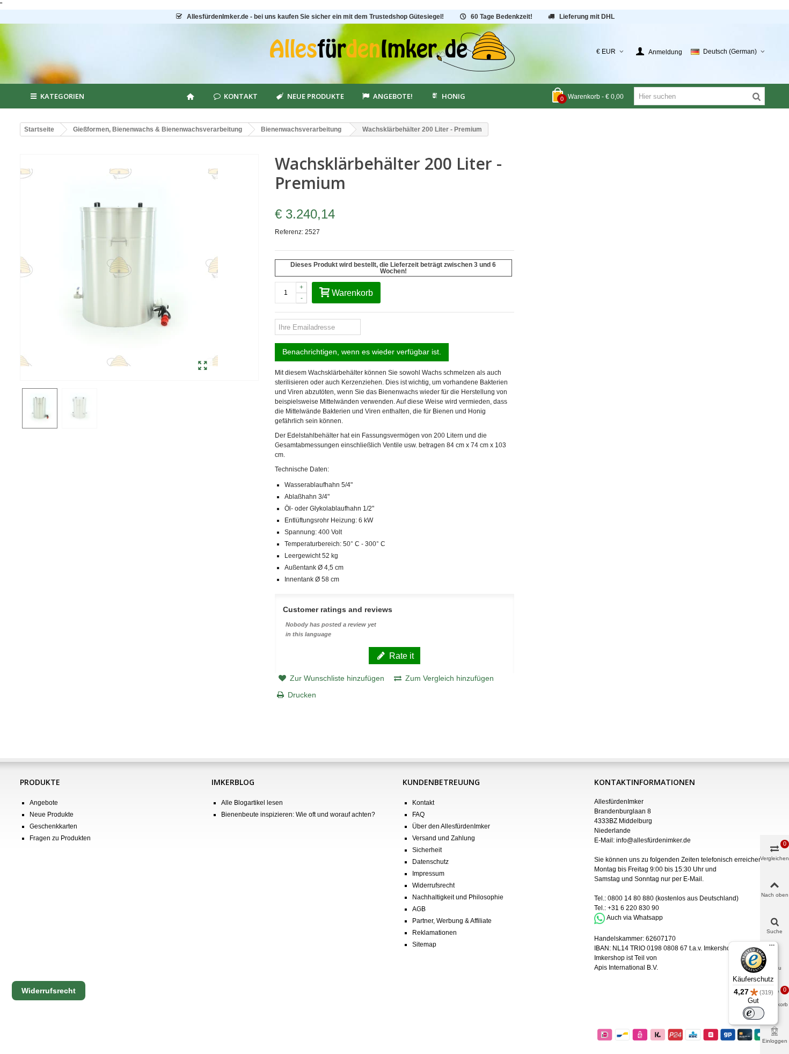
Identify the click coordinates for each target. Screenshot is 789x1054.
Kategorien (62, 96)
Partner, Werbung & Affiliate (452, 921)
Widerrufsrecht (433, 885)
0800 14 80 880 (631, 898)
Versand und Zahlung (443, 838)
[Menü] (771, 947)
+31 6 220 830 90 (633, 908)
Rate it (400, 655)
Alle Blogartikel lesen (252, 802)
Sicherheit (427, 850)
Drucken (302, 694)
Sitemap (424, 944)
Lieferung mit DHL (587, 16)
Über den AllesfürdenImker (451, 826)
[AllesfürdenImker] (395, 51)
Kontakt (241, 96)
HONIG (453, 96)
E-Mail (692, 879)
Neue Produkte (315, 96)
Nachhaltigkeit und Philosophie (457, 897)
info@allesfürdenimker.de (653, 840)
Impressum (428, 873)
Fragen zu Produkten (60, 838)
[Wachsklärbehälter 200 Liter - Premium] (203, 366)
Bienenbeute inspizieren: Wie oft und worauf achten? (298, 814)
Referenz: (289, 232)
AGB (419, 909)
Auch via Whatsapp (635, 918)
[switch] (753, 1013)
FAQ (418, 814)
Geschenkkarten (53, 826)
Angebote (44, 802)
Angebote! (393, 96)
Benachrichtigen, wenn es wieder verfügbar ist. (361, 351)
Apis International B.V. (626, 967)
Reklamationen (434, 932)
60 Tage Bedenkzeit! (501, 16)
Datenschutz (430, 862)
